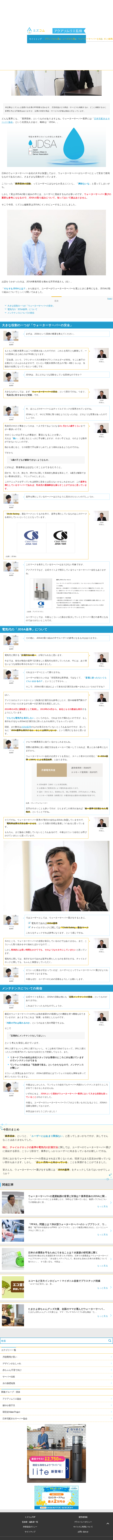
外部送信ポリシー (30, 1527)
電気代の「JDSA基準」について (22, 309)
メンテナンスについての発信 (20, 313)
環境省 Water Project (11, 1412)
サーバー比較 (9, 1376)
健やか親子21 (9, 1405)
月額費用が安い (10, 1357)
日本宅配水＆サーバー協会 (15, 1418)
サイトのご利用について (83, 1527)
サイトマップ (30, 1532)
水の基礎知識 (9, 1383)
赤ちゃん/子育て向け (12, 1370)
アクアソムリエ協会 (12, 1398)
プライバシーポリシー (83, 1522)
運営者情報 (83, 1517)
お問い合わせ (83, 1532)
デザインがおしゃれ (12, 1363)
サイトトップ (35, 39)
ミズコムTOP (30, 1517)
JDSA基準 (26, 727)
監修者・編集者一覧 (30, 1522)
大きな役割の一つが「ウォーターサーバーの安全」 (31, 305)
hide (110, 299)
